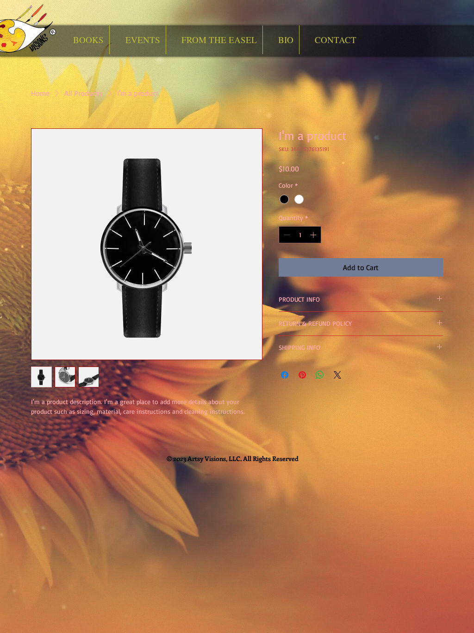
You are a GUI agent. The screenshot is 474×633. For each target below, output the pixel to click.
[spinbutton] (300, 235)
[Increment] (314, 235)
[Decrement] (286, 235)
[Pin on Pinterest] (302, 374)
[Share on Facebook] (284, 374)
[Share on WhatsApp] (319, 374)
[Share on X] (337, 374)
